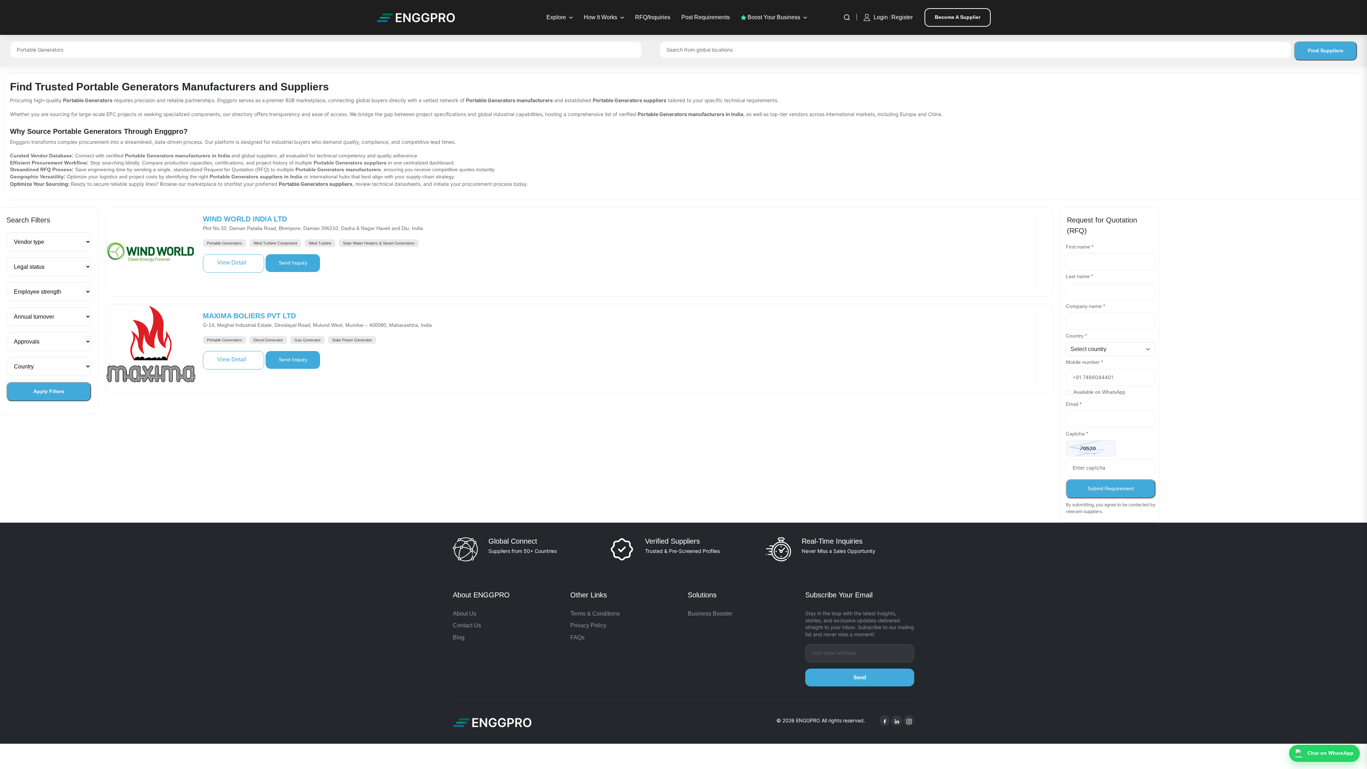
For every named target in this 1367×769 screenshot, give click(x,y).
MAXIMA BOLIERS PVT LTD (249, 316)
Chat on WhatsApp (1330, 753)
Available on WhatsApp (1099, 392)
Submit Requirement (1111, 488)
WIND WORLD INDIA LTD (245, 219)
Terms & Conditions (595, 614)
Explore (556, 17)
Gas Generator (307, 340)
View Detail (240, 262)
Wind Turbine (320, 243)
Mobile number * (1084, 362)
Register (902, 17)
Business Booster (710, 614)
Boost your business (773, 17)
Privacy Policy (588, 625)
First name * (1079, 247)
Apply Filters (48, 391)
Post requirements (705, 17)
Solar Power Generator (352, 340)
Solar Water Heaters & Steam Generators (379, 243)
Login (881, 17)
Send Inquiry (299, 263)
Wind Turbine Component (275, 243)
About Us (464, 614)
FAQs (577, 637)
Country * (1076, 336)
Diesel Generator (268, 340)
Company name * (1085, 306)
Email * (1073, 404)
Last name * (1079, 276)
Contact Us (467, 625)
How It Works (600, 17)
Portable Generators (224, 243)
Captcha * (1077, 433)
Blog (459, 637)
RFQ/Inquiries (652, 17)
